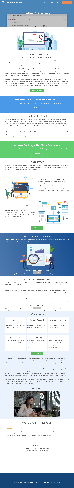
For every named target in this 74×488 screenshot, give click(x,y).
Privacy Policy (46, 482)
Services (20, 482)
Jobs (36, 482)
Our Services (25, 476)
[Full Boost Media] (12, 2)
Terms (39, 482)
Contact (58, 482)
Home (15, 482)
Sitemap (53, 482)
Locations (49, 476)
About (25, 482)
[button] (53, 2)
